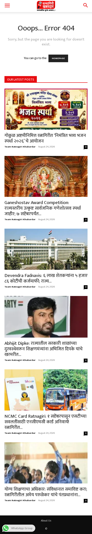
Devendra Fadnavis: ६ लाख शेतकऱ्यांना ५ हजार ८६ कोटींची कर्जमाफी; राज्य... (46, 278)
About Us (46, 521)
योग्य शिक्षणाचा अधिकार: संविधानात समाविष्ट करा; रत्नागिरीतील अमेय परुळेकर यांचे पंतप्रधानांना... (45, 492)
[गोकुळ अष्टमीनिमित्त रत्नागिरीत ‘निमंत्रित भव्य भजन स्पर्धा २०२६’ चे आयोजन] (46, 109)
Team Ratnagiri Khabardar (20, 147)
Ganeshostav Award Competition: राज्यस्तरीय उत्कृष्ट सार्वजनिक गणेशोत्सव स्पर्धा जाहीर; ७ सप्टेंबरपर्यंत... (42, 208)
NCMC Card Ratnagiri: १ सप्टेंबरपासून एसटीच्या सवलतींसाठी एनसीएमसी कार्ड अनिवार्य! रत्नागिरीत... (45, 421)
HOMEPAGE (58, 58)
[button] (7, 6)
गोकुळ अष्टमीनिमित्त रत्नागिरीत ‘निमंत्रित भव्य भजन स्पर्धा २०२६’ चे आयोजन (45, 138)
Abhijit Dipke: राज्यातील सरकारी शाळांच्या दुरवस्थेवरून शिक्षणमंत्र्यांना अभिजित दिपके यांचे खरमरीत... (43, 348)
